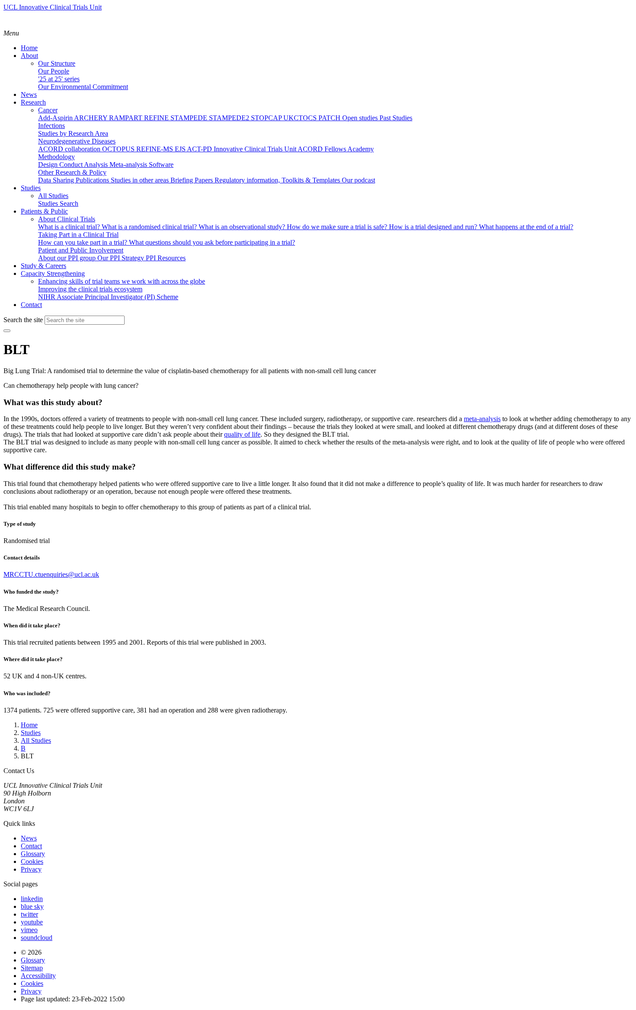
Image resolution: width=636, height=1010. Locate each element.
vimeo (29, 929)
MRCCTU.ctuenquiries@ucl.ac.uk (51, 574)
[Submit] (6, 330)
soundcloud (36, 937)
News (29, 838)
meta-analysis (482, 418)
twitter (29, 914)
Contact (31, 846)
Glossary (33, 853)
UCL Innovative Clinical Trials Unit (52, 7)
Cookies (32, 861)
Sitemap (32, 968)
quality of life (242, 434)
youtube (32, 922)
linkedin (32, 898)
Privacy (31, 869)
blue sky (32, 906)
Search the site (23, 319)
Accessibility (38, 975)
